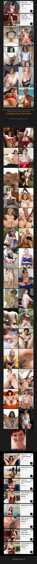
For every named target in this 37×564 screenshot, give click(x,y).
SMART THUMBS (22, 449)
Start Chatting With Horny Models (25, 494)
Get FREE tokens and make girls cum (26, 16)
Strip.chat (23, 8)
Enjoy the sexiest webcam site (26, 4)
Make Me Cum (25, 467)
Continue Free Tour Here (18, 113)
